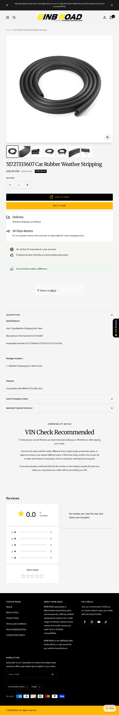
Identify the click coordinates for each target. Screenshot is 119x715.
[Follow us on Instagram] (91, 621)
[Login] (104, 17)
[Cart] (111, 17)
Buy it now (59, 205)
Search (9, 606)
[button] (32, 532)
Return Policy (12, 612)
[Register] (52, 674)
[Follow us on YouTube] (98, 621)
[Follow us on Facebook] (84, 621)
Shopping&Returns (17, 399)
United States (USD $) (16, 686)
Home (8, 30)
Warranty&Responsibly (19, 408)
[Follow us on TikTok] (105, 621)
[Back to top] (106, 693)
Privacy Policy (12, 618)
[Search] (14, 17)
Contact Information (15, 635)
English (34, 686)
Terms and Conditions (16, 623)
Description (13, 315)
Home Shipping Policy (16, 629)
